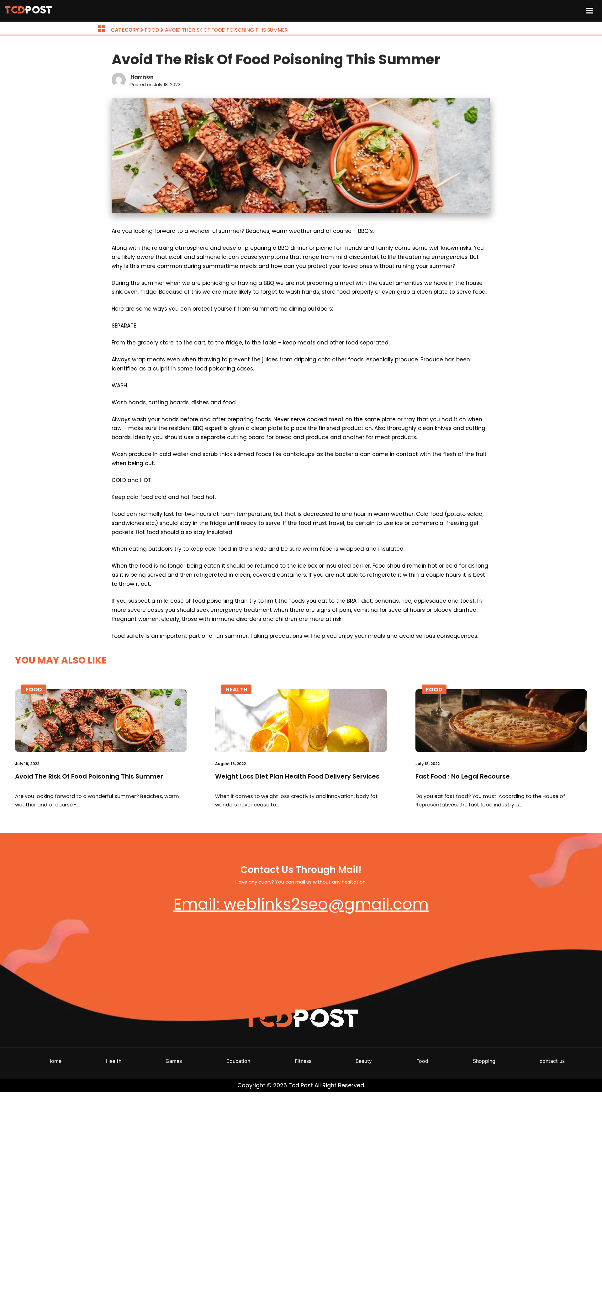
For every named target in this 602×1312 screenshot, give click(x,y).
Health (236, 689)
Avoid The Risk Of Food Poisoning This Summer (89, 776)
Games (174, 1061)
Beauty (364, 1061)
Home (54, 1061)
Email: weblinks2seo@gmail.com (301, 904)
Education (238, 1061)
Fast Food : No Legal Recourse (462, 776)
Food (33, 689)
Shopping (484, 1061)
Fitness (303, 1061)
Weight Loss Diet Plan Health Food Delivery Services (297, 776)
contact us (552, 1061)
